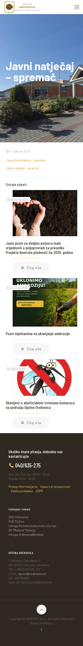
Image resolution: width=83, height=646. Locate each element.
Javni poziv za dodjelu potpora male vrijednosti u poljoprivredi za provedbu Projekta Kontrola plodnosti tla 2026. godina (39, 248)
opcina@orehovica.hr (32, 574)
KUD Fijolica (16, 521)
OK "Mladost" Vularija (22, 530)
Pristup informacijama (23, 486)
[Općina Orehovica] (21, 7)
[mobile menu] (77, 7)
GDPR (39, 491)
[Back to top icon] (41, 609)
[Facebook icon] (41, 630)
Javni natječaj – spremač (22, 168)
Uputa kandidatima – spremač (25, 160)
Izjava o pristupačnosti (55, 486)
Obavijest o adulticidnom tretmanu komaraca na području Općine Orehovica (40, 405)
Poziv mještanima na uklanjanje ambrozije (38, 333)
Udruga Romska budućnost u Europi (32, 526)
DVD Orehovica (18, 517)
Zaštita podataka (22, 491)
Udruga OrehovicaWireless (26, 534)
